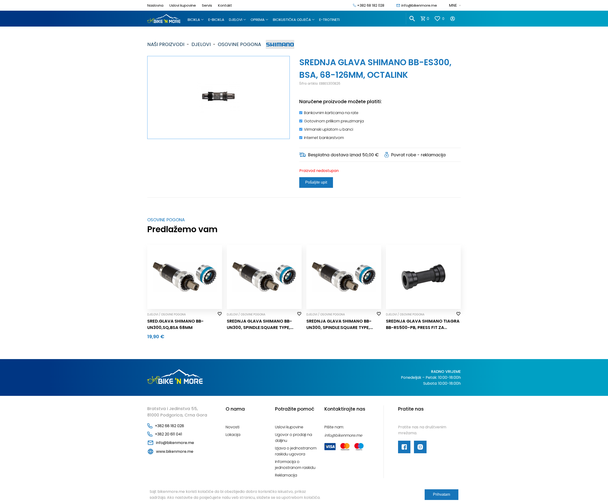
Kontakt (225, 5)
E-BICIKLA (216, 19)
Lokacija (233, 434)
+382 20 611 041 (168, 434)
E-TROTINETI (329, 19)
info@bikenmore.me (419, 5)
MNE (453, 5)
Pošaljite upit (316, 182)
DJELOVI (235, 19)
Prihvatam (441, 494)
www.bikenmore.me (174, 451)
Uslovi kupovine (182, 5)
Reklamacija (286, 475)
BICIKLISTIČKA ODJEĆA (292, 19)
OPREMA (258, 19)
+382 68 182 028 (370, 5)
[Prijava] (455, 18)
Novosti (232, 427)
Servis (207, 5)
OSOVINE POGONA (238, 44)
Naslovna (155, 5)
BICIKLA (194, 19)
